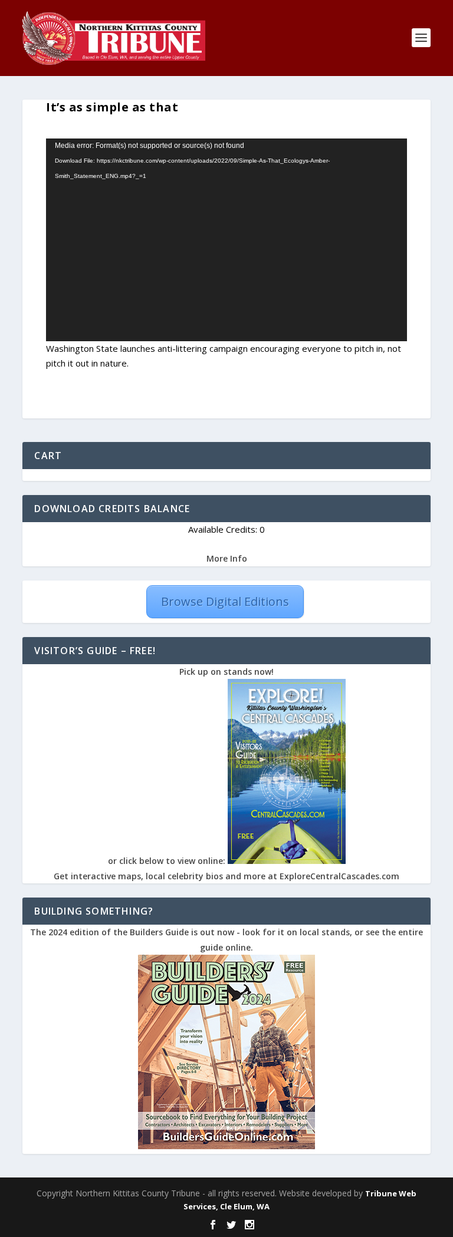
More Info (226, 558)
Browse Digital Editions (225, 601)
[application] (226, 239)
